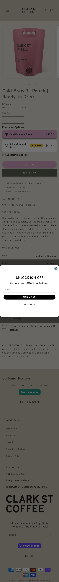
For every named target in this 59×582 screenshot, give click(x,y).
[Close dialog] (56, 268)
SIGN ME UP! (29, 297)
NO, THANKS (29, 304)
